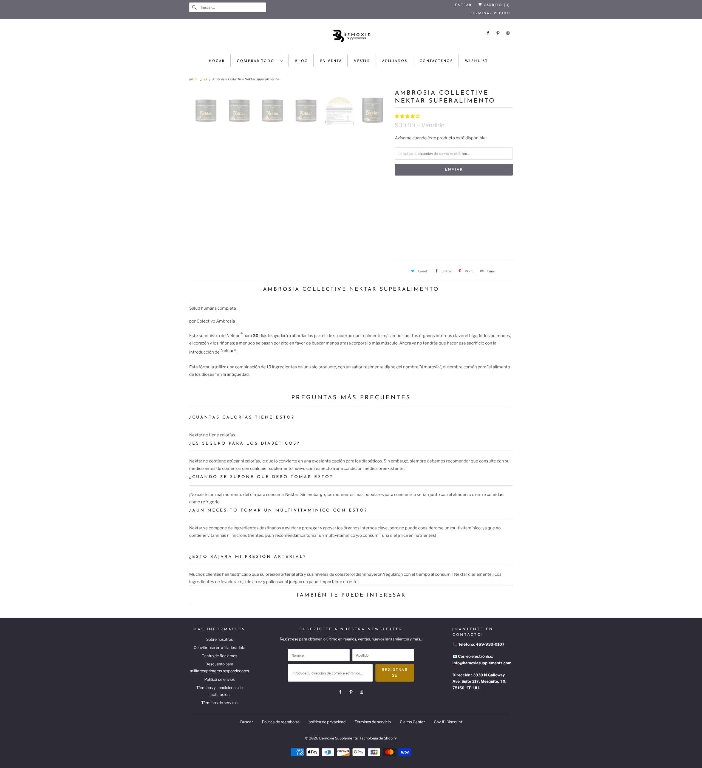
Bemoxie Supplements (338, 738)
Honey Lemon (457, 224)
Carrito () (496, 5)
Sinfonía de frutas (417, 211)
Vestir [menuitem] (362, 61)
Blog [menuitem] (301, 61)
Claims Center (412, 721)
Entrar (463, 5)
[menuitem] (260, 60)
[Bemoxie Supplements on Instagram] (507, 33)
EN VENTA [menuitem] (331, 61)
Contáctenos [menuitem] (436, 61)
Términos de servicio (219, 702)
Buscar (246, 721)
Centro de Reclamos (219, 655)
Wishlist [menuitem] (476, 61)
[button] (408, 116)
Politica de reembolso (280, 721)
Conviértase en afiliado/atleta (219, 647)
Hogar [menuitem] (217, 61)
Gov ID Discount (448, 721)
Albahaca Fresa (475, 198)
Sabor (400, 186)
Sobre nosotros (219, 639)
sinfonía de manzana (467, 211)
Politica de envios (219, 679)
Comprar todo (257, 61)
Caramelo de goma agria (423, 198)
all (205, 79)
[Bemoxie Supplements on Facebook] (488, 33)
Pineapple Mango (416, 224)
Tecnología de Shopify (378, 738)
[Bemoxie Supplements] (351, 38)
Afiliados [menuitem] (394, 61)
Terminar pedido (490, 13)
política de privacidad (327, 721)
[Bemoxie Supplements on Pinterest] (498, 33)
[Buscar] (194, 7)
